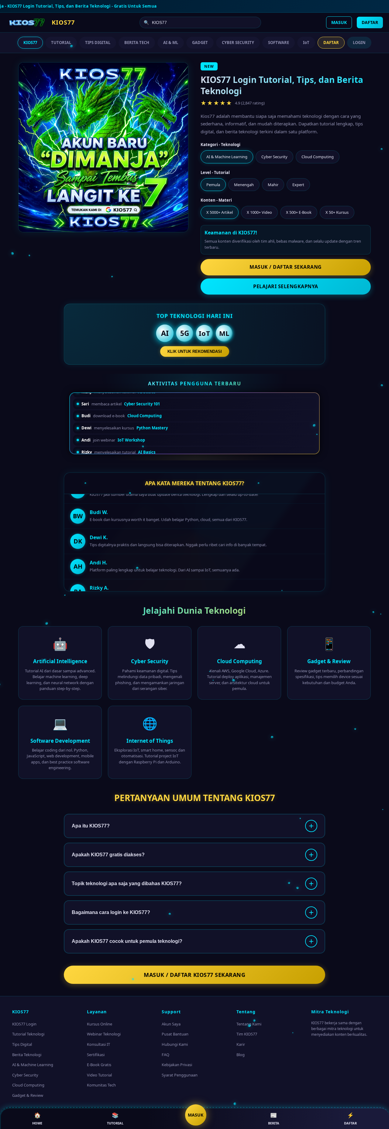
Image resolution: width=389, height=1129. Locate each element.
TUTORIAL (61, 42)
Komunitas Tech (101, 1085)
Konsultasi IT (98, 1044)
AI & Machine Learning (32, 1064)
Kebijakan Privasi (177, 1064)
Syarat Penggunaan (180, 1075)
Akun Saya (171, 1024)
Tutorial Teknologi (28, 1034)
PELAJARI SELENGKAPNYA (285, 286)
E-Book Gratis (99, 1064)
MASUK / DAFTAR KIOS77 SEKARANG (194, 974)
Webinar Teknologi (104, 1034)
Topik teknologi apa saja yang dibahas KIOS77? (127, 883)
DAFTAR (370, 22)
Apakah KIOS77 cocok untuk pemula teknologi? (127, 941)
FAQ (165, 1054)
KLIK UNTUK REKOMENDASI (194, 351)
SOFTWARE (278, 42)
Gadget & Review (27, 1095)
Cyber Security (25, 1075)
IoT (306, 42)
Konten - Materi (216, 200)
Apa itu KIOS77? (91, 825)
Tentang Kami (248, 1024)
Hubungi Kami (175, 1044)
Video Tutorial (99, 1075)
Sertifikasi (96, 1054)
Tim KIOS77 (246, 1034)
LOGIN (359, 42)
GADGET (200, 42)
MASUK (339, 22)
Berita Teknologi (26, 1054)
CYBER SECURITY (238, 42)
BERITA (273, 1118)
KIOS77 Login (24, 1024)
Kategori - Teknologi (220, 144)
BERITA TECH (136, 42)
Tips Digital (22, 1044)
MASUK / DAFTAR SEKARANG (286, 267)
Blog (240, 1054)
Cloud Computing (28, 1085)
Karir (240, 1044)
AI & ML (170, 42)
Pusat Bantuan (175, 1034)
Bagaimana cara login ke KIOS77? (111, 912)
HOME (37, 1118)
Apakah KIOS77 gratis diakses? (108, 854)
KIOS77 (30, 42)
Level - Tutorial (215, 172)
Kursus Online (99, 1024)
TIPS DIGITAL (97, 42)
